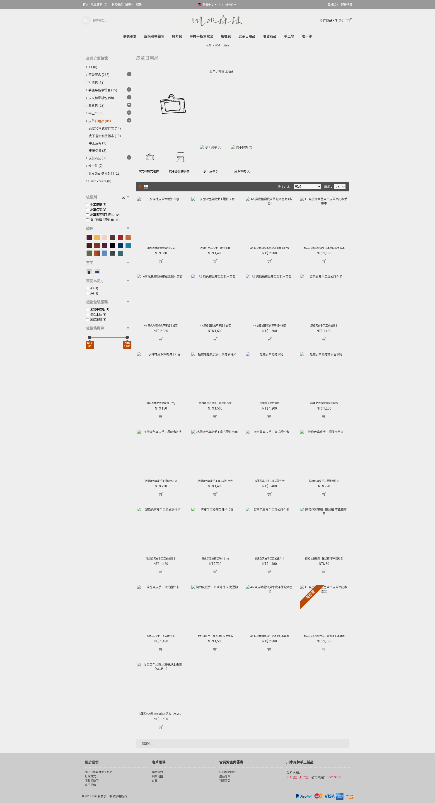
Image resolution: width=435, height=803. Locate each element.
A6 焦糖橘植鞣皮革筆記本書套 (269, 325)
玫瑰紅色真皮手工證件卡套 (215, 248)
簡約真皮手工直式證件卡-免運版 (215, 636)
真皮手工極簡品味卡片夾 (215, 558)
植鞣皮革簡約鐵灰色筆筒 (324, 403)
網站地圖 (157, 776)
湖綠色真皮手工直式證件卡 (161, 558)
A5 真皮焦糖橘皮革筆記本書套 (161, 325)
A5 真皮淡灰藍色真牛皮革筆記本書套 (324, 636)
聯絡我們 (157, 772)
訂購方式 (90, 776)
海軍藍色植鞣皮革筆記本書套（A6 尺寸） (162, 713)
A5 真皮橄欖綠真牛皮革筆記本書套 (269, 636)
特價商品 (224, 780)
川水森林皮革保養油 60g (161, 248)
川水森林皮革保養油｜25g (161, 403)
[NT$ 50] (89, 337)
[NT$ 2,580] (127, 337)
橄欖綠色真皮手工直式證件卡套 (215, 481)
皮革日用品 (222, 45)
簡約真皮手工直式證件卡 (161, 636)
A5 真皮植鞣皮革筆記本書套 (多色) (269, 248)
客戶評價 (90, 785)
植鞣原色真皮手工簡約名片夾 (215, 403)
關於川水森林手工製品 (98, 772)
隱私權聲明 (92, 780)
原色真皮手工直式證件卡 (324, 325)
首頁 (208, 45)
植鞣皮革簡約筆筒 (270, 403)
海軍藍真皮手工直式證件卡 (270, 481)
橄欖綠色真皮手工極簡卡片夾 (161, 481)
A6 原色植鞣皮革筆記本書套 (215, 325)
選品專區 (224, 776)
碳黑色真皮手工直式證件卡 (270, 558)
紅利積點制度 (227, 772)
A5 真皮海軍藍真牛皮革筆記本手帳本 (324, 248)
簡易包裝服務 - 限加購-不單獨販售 (324, 558)
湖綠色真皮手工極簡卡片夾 (324, 481)
